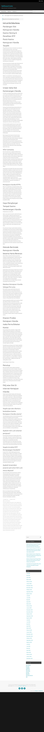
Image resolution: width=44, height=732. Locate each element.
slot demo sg (9, 524)
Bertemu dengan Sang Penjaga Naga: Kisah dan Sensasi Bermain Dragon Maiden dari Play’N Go (34, 560)
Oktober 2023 (29, 638)
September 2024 (30, 616)
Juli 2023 (28, 644)
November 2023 (30, 636)
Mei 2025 (28, 599)
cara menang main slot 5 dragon (13, 508)
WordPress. (41, 690)
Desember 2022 (30, 658)
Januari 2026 (29, 583)
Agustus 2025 (29, 593)
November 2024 (30, 612)
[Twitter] (41, 1)
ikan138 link (28, 665)
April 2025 (28, 601)
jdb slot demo (13, 520)
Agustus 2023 (29, 642)
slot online (28, 671)
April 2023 (28, 650)
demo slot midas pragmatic (11, 513)
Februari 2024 (29, 630)
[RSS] (42, 1)
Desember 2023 (30, 634)
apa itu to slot (13, 502)
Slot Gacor (28, 669)
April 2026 (28, 577)
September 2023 (30, 640)
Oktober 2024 (29, 614)
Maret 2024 (29, 628)
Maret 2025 (29, 603)
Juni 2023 (28, 646)
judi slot (27, 672)
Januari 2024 (29, 632)
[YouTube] (39, 1)
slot (26, 676)
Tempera (36, 690)
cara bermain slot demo (7, 507)
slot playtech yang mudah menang (12, 525)
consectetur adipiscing (22, 685)
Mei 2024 (28, 624)
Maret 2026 (29, 579)
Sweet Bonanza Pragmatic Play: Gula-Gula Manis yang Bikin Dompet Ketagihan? (34, 565)
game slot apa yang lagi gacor (8, 517)
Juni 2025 (28, 597)
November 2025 (30, 587)
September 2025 (30, 591)
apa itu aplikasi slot (7, 502)
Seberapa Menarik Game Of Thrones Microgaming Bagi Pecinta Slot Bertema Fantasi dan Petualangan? (34, 546)
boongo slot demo (6, 505)
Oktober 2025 (29, 589)
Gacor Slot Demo (7, 500)
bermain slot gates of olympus (16, 504)
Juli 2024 (28, 620)
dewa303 (27, 674)
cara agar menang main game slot (16, 505)
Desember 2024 (30, 610)
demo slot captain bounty (13, 510)
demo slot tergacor (6, 516)
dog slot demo (12, 516)
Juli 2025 (28, 595)
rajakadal (28, 668)
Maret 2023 (29, 652)
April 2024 (28, 626)
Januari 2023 (29, 656)
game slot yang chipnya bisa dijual (11, 519)
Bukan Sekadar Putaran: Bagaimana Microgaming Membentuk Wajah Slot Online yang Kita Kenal (34, 555)
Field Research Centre (7, 6)
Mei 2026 (28, 575)
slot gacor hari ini (29, 675)
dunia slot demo (18, 516)
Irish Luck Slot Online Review (11, 23)
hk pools (27, 666)
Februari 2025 (29, 605)
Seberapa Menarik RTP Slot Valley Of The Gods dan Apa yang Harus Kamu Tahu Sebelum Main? (34, 551)
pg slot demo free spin (14, 522)
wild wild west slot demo (10, 530)
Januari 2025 (29, 608)
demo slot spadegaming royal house (15, 514)
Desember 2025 (30, 585)
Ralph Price (6, 499)
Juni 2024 (28, 622)
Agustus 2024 (29, 618)
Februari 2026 (29, 581)
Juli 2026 (28, 573)
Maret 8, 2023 (12, 499)
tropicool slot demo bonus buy (13, 527)
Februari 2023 (29, 654)
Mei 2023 (28, 648)
